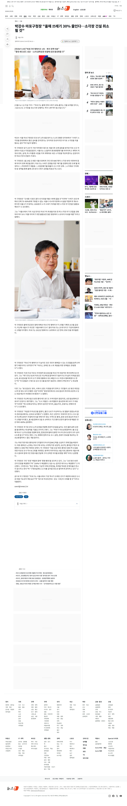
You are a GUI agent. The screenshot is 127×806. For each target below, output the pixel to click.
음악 (58, 748)
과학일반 (20, 755)
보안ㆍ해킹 (21, 751)
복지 (19, 712)
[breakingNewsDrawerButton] (10, 6)
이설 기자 (20, 37)
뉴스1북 (110, 753)
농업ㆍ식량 (34, 716)
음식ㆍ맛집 (47, 769)
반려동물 (46, 764)
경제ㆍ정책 (34, 705)
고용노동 (33, 714)
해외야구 (72, 744)
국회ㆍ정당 (8, 707)
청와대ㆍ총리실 (9, 705)
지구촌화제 (47, 728)
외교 (71, 702)
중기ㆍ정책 (111, 714)
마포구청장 (19, 496)
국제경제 (46, 719)
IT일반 (20, 748)
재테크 (97, 719)
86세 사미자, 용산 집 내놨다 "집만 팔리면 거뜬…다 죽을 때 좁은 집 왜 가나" (103, 290)
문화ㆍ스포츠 (86, 714)
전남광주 (59, 723)
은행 (96, 709)
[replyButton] (7, 34)
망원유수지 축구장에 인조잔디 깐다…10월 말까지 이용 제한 (34, 581)
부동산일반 (8, 742)
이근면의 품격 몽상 (98, 455)
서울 (58, 707)
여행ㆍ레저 (47, 758)
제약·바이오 (34, 744)
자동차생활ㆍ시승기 (49, 767)
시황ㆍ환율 (98, 716)
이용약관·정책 (70, 779)
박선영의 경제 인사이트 (99, 424)
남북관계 (84, 716)
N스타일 (59, 755)
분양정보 (7, 746)
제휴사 (97, 739)
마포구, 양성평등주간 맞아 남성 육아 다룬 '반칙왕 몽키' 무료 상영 (36, 576)
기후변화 (46, 721)
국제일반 (46, 730)
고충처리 (79, 779)
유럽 (45, 712)
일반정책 (7, 744)
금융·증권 (98, 702)
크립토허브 (43, 10)
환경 (19, 716)
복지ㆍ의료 (34, 742)
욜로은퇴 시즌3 (97, 435)
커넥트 (116, 6)
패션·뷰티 (111, 721)
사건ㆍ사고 (21, 705)
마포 (26, 496)
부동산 (7, 739)
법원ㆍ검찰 (21, 707)
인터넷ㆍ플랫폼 (22, 742)
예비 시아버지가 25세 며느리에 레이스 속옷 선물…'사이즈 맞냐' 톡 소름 (104, 298)
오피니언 (88, 420)
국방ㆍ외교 (73, 705)
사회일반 (20, 725)
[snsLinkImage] (109, 796)
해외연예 (59, 751)
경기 (58, 709)
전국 (16, 21)
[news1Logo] (13, 788)
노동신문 (83, 10)
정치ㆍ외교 (85, 705)
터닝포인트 (111, 751)
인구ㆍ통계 (34, 712)
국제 (45, 702)
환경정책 (33, 719)
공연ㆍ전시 (47, 742)
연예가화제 (60, 742)
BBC (96, 742)
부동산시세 (8, 748)
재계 (109, 707)
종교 (45, 746)
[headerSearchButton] (12, 6)
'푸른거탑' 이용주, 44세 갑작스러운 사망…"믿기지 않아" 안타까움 (61, 2)
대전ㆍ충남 (60, 719)
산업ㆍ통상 (34, 709)
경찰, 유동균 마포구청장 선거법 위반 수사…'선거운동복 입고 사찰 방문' (38, 584)
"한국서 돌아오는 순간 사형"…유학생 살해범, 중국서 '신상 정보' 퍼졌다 (103, 315)
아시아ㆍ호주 (47, 709)
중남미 (46, 716)
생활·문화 (47, 739)
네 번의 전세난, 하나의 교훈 (102, 427)
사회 (19, 702)
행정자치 (59, 705)
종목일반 (72, 758)
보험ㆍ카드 (98, 712)
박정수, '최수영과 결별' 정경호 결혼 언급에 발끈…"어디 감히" (97, 78)
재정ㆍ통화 (34, 707)
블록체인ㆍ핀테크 (100, 721)
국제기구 (46, 723)
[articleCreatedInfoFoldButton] (34, 41)
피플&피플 (47, 725)
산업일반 (110, 705)
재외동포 (72, 709)
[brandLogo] (63, 8)
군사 (83, 707)
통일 (71, 707)
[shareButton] (7, 29)
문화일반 (46, 751)
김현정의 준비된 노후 (99, 445)
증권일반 (97, 714)
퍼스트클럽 (111, 755)
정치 (6, 702)
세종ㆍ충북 (60, 716)
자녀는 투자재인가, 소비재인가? (102, 438)
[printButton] (7, 44)
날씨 (19, 719)
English (76, 10)
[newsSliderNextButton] (111, 72)
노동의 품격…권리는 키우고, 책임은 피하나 (101, 459)
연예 (86, 173)
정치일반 (7, 712)
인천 (58, 712)
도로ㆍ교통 (47, 762)
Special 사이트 (113, 739)
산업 (109, 702)
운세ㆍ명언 (47, 760)
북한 (83, 702)
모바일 (20, 746)
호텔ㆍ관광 (111, 725)
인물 (19, 721)
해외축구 (72, 748)
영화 (58, 746)
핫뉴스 (87, 276)
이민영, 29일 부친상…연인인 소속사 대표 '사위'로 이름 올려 (103, 307)
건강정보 (46, 755)
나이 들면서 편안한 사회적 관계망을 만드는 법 (102, 448)
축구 (71, 746)
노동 (19, 714)
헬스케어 (33, 746)
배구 (71, 751)
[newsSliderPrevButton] (106, 72)
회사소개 (47, 779)
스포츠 (87, 196)
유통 (109, 716)
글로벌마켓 (98, 744)
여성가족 (20, 723)
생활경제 (110, 719)
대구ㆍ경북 (60, 725)
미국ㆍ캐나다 (47, 707)
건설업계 (7, 751)
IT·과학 (20, 739)
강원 (58, 714)
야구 (71, 742)
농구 (71, 753)
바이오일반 (34, 748)
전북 (58, 721)
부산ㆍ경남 (60, 728)
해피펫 (51, 10)
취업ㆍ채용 (111, 728)
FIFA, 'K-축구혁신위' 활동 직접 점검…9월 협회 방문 (97, 2)
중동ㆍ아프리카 (48, 714)
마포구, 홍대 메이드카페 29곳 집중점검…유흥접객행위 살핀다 (35, 578)
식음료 (110, 723)
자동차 (110, 712)
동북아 (46, 705)
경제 (32, 702)
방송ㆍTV (59, 744)
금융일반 (97, 705)
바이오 (33, 739)
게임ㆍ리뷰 (21, 753)
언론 (45, 753)
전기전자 (110, 709)
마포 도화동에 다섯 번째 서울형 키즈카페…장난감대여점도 (34, 573)
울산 (58, 730)
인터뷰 (58, 753)
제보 (120, 6)
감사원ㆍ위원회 (9, 709)
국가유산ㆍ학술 (48, 748)
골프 (71, 755)
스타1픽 (110, 746)
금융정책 (97, 707)
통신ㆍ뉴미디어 (22, 744)
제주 (58, 732)
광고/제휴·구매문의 (58, 779)
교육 (19, 709)
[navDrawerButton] (6, 6)
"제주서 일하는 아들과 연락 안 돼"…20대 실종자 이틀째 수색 (97, 104)
